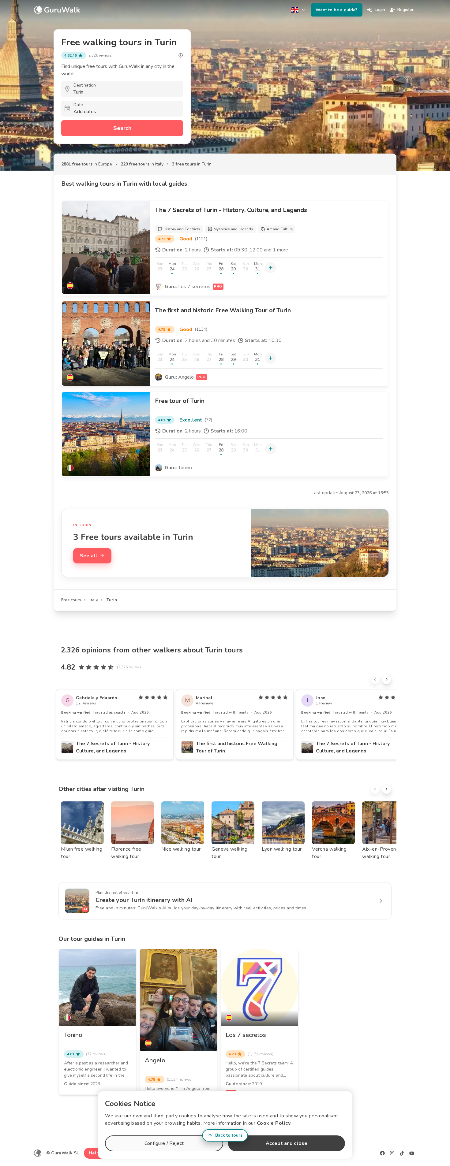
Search (122, 128)
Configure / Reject (164, 1143)
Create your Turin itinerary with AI (144, 900)
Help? (95, 1153)
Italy (94, 600)
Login (380, 10)
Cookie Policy (274, 1123)
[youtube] (411, 1153)
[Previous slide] (375, 679)
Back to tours (228, 1135)
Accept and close (286, 1143)
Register (405, 10)
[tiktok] (402, 1153)
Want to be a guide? (337, 10)
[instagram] (392, 1153)
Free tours (71, 600)
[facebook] (382, 1153)
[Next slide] (387, 679)
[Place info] (180, 55)
